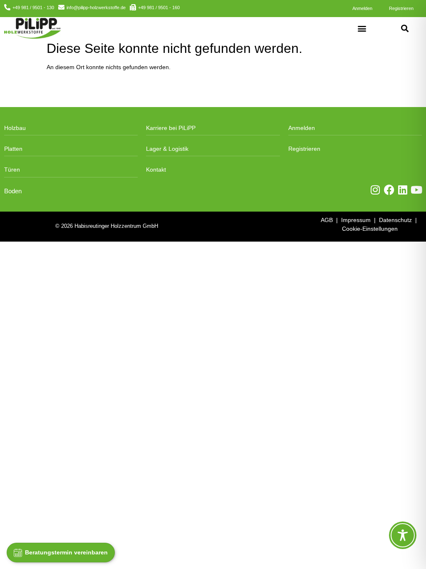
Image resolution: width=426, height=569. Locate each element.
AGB (327, 220)
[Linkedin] (403, 190)
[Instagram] (375, 190)
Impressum (356, 220)
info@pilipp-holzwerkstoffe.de (96, 7)
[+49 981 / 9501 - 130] (7, 7)
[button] (362, 28)
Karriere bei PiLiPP (171, 128)
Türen (12, 169)
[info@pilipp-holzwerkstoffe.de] (61, 7)
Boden (13, 191)
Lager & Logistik (167, 148)
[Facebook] (389, 190)
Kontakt (156, 169)
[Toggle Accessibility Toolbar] (403, 535)
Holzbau (15, 128)
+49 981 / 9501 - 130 (33, 7)
